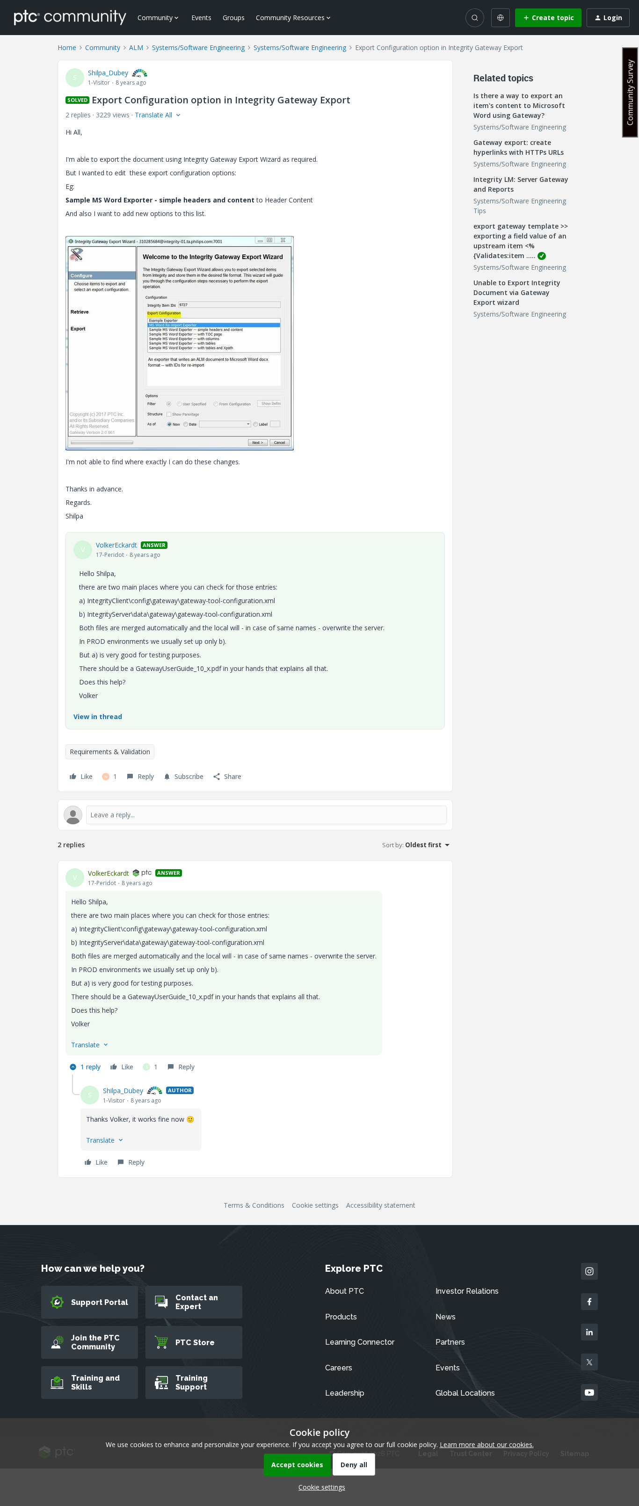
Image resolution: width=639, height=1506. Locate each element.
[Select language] (500, 17)
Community (102, 47)
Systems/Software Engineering (198, 47)
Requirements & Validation (110, 751)
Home (67, 47)
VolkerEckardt (116, 544)
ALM (136, 47)
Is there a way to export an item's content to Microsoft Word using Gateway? (519, 105)
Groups (234, 17)
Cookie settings (315, 1205)
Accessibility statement (380, 1205)
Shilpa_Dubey (108, 72)
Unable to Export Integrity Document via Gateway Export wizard (516, 292)
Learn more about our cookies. (487, 1444)
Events (201, 17)
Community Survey (630, 92)
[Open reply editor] (255, 815)
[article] (255, 971)
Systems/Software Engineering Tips (519, 205)
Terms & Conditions (254, 1205)
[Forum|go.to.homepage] (70, 17)
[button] (548, 17)
